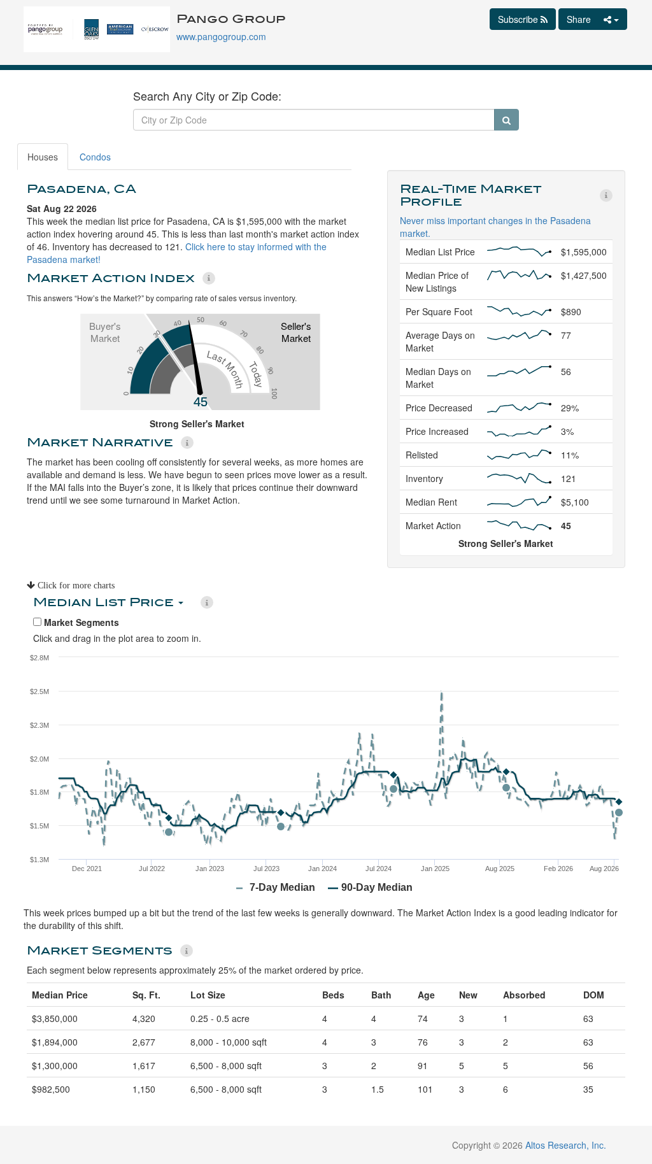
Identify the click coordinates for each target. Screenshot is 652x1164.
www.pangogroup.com (221, 36)
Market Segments (80, 622)
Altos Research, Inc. (565, 1145)
